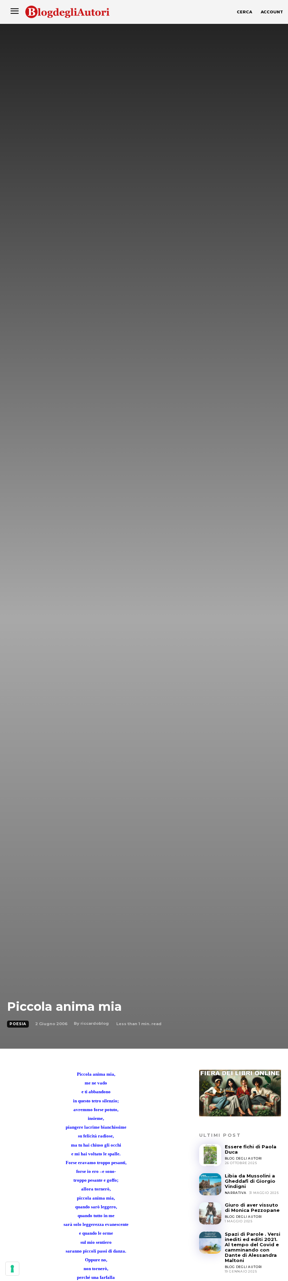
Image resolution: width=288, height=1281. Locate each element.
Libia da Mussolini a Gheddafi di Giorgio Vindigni (250, 1181)
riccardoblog (94, 1023)
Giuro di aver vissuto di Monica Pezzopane (252, 1207)
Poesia (17, 1024)
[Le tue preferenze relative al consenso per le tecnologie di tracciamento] (12, 1268)
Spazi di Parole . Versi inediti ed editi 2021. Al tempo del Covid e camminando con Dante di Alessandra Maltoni (252, 1247)
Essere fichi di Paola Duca (250, 1149)
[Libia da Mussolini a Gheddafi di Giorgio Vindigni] (210, 1184)
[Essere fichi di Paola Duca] (210, 1155)
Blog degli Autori (243, 1158)
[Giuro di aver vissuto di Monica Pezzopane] (210, 1213)
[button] (244, 12)
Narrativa (236, 1193)
